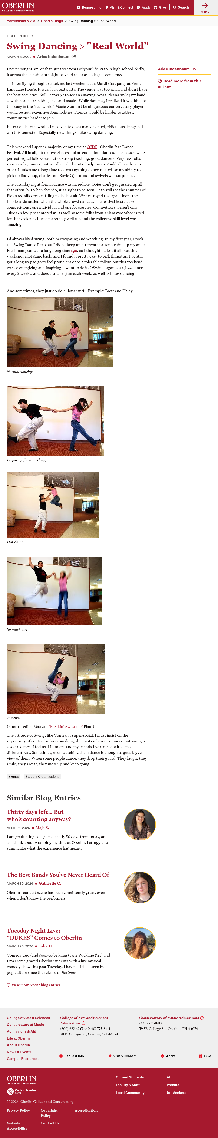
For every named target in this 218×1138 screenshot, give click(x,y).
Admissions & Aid (21, 21)
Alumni (173, 1077)
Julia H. (46, 946)
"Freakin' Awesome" (66, 726)
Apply (146, 7)
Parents (173, 1085)
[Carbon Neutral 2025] (54, 1092)
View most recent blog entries (35, 985)
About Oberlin (18, 1045)
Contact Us (50, 1123)
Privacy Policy (18, 1110)
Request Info (91, 7)
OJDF (92, 146)
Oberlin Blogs (52, 21)
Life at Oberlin (18, 1038)
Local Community (130, 1093)
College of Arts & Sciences (28, 1018)
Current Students (130, 1077)
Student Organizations (42, 776)
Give (162, 7)
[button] (180, 7)
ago (74, 250)
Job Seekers (176, 1093)
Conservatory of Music (25, 1025)
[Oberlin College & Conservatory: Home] (18, 7)
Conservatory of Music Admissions (169, 1018)
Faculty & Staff (128, 1085)
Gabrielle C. (50, 883)
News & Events (19, 1052)
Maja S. (42, 827)
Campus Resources (23, 1059)
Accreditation (86, 1110)
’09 (177, 69)
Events (14, 776)
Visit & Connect (121, 7)
